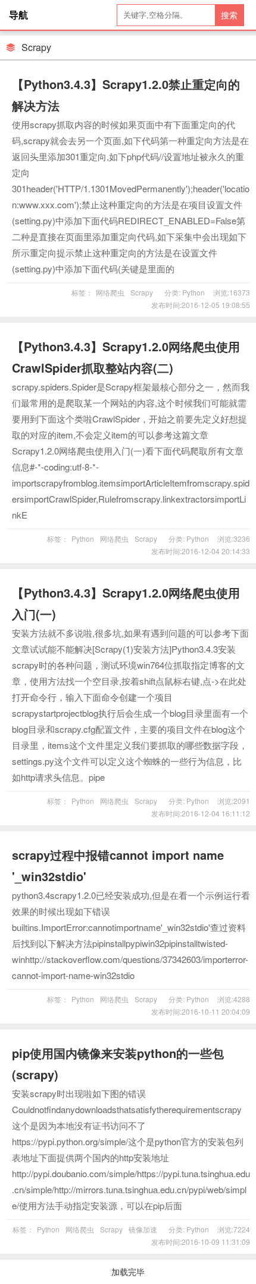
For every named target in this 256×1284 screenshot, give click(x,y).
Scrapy (141, 292)
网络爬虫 (110, 292)
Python (192, 292)
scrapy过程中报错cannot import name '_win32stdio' (118, 865)
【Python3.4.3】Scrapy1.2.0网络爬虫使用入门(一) (126, 603)
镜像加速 (143, 1229)
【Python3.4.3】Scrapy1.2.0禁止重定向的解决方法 (126, 94)
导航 (18, 14)
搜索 (229, 15)
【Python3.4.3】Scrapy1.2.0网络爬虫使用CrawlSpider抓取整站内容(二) (126, 357)
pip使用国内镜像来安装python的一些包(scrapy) (118, 1063)
